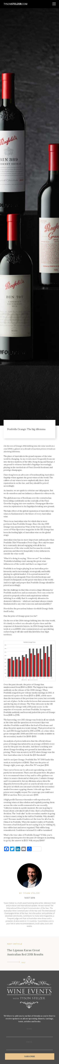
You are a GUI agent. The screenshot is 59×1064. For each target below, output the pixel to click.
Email (29, 1042)
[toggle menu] (54, 3)
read (23, 963)
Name (29, 1029)
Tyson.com (15, 4)
